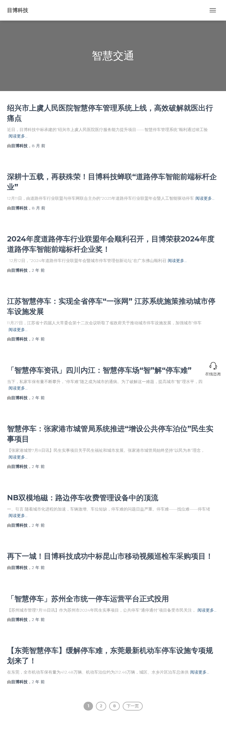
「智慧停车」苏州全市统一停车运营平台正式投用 (88, 598)
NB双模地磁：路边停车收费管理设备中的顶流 (82, 497)
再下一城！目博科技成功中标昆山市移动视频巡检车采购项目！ (110, 556)
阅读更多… (18, 136)
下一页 (133, 706)
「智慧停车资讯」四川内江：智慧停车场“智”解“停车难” (99, 370)
